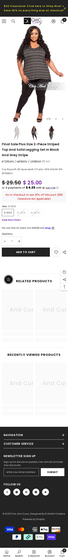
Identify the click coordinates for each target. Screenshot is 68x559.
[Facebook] (7, 492)
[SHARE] (63, 252)
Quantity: (7, 233)
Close (64, 8)
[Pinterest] (26, 492)
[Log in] (53, 21)
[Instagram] (16, 492)
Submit (52, 472)
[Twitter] (45, 492)
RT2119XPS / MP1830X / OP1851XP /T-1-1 (25, 161)
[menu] (4, 21)
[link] (17, 334)
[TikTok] (35, 492)
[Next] (62, 119)
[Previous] (56, 119)
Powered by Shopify (34, 519)
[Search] (13, 21)
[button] (34, 188)
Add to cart (26, 252)
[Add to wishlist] (56, 252)
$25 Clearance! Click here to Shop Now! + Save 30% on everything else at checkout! (34, 8)
